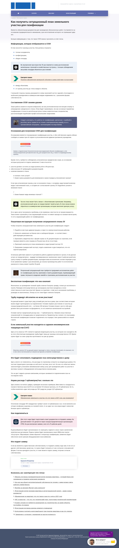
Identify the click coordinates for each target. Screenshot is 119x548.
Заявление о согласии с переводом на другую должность (36, 514)
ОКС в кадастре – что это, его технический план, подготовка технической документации (45, 499)
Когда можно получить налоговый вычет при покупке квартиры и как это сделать (43, 511)
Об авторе (25, 466)
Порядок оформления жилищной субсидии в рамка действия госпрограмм (47, 80)
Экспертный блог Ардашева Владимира (23, 5)
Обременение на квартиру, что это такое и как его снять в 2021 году (38, 496)
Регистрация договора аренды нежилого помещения (33, 508)
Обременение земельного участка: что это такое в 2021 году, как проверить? (47, 398)
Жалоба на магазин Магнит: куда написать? (30, 488)
